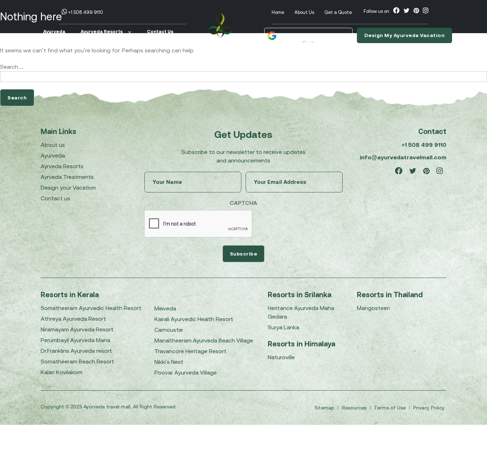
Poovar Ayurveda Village (185, 372)
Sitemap (325, 408)
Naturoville (281, 357)
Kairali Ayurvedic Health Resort (193, 319)
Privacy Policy (429, 408)
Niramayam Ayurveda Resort (77, 329)
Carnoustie (168, 329)
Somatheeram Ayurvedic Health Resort (91, 308)
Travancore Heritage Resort (190, 351)
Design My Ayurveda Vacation (404, 35)
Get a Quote (338, 12)
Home (278, 12)
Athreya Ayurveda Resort (73, 318)
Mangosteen (373, 308)
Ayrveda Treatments (67, 177)
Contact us (55, 198)
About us (53, 144)
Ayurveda (54, 31)
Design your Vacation (68, 187)
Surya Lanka (283, 327)
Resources (355, 408)
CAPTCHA (243, 203)
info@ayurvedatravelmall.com (403, 157)
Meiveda (165, 308)
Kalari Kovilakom (61, 372)
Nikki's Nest (168, 362)
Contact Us (160, 31)
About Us (304, 12)
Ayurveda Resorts (102, 31)
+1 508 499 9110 (85, 12)
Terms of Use (390, 408)
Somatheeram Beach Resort (77, 361)
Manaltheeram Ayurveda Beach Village (203, 340)
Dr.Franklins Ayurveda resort (76, 350)
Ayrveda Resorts (62, 166)
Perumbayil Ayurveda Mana (75, 340)
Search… (12, 66)
